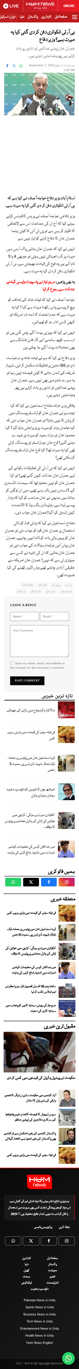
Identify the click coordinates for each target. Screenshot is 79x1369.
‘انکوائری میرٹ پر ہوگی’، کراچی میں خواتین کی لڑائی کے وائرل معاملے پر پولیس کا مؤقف (30, 821)
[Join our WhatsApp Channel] (68, 1358)
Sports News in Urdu (39, 1307)
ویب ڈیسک (69, 66)
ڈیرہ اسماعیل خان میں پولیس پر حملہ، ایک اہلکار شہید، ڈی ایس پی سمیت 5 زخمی (31, 764)
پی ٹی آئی (56, 585)
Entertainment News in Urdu (39, 1328)
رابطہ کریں (64, 1227)
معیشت (52, 1270)
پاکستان (33, 16)
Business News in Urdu (39, 1314)
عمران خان (50, 591)
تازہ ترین (46, 16)
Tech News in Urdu (40, 1321)
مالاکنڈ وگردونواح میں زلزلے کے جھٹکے (31, 710)
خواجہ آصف (27, 585)
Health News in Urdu (39, 1335)
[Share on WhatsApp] (21, 66)
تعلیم (52, 1276)
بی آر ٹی (68, 585)
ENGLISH (69, 6)
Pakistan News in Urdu (39, 1300)
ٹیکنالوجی (26, 1283)
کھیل (26, 1270)
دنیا (22, 16)
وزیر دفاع (21, 591)
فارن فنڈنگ (36, 591)
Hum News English (39, 1342)
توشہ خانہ (42, 585)
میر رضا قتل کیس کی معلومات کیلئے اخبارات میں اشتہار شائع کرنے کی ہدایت (31, 850)
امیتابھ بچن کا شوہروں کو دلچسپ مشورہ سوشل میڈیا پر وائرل (31, 792)
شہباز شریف (66, 591)
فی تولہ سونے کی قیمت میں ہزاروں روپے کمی (31, 735)
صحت (26, 1276)
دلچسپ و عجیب (39, 1289)
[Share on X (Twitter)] (14, 66)
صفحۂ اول (61, 16)
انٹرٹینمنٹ (53, 1283)
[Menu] (74, 19)
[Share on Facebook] (7, 66)
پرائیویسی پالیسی (43, 1227)
